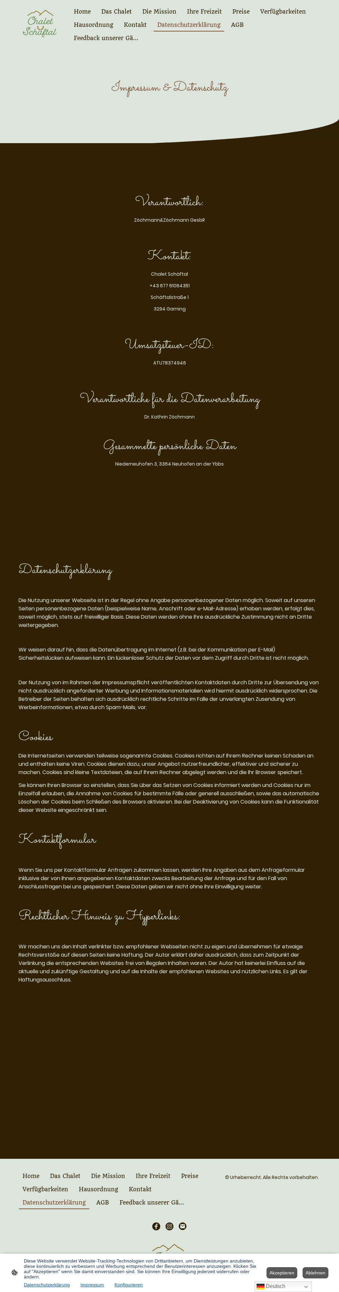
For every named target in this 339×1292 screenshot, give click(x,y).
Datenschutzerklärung (47, 1284)
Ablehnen (315, 1272)
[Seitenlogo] (42, 25)
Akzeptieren (281, 1272)
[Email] (183, 1226)
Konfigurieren (129, 1284)
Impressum (92, 1284)
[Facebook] (156, 1226)
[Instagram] (169, 1226)
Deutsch (275, 1286)
